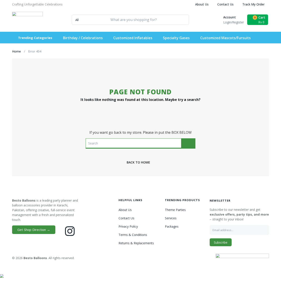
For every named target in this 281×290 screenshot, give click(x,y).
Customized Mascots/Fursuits (225, 37)
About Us (202, 4)
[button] (37, 4)
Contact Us (225, 4)
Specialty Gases (176, 37)
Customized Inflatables (132, 37)
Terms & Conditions (133, 235)
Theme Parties (175, 210)
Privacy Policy (128, 226)
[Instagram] (69, 231)
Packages (171, 226)
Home (16, 51)
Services (171, 218)
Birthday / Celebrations (83, 37)
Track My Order (253, 4)
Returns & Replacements (136, 243)
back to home (138, 162)
